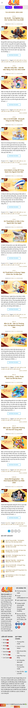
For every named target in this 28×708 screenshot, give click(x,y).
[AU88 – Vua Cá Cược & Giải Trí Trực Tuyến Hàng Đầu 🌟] (14, 2)
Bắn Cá (14, 321)
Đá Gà (14, 16)
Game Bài (14, 477)
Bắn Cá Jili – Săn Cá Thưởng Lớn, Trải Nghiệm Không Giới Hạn (14, 325)
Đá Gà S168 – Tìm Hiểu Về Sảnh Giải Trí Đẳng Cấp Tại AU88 (16, 551)
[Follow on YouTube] (19, 627)
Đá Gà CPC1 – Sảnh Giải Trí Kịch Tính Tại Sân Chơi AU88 (16, 546)
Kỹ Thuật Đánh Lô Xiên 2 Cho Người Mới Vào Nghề (15, 575)
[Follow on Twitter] (21, 624)
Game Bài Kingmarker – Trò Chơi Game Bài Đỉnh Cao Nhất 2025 (14, 480)
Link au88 (6, 61)
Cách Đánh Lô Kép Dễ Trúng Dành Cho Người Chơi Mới (16, 570)
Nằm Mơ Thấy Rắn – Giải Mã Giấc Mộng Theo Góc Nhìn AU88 (15, 561)
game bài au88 (4, 524)
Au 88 (14, 60)
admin (21, 73)
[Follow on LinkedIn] (16, 627)
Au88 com (21, 60)
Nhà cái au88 (11, 61)
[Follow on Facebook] (16, 624)
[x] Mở (3, 705)
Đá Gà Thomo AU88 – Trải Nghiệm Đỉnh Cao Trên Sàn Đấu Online (15, 541)
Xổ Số (14, 65)
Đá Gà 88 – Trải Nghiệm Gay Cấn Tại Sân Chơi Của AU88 (15, 556)
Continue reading (14, 55)
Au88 (17, 60)
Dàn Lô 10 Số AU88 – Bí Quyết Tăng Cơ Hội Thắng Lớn (15, 566)
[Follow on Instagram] (19, 624)
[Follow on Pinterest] (24, 624)
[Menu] (2, 2)
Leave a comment (23, 61)
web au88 (17, 61)
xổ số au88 (17, 111)
